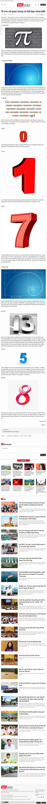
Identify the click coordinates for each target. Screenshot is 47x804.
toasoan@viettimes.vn (41, 789)
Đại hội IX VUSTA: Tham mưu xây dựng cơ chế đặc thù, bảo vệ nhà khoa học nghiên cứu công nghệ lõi (41, 490)
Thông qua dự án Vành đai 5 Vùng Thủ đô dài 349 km (31, 629)
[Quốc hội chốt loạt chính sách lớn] (9, 659)
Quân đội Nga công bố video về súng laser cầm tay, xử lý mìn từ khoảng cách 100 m (18, 488)
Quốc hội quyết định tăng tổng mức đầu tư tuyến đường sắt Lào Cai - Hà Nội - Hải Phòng (32, 602)
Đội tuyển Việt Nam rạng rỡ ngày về (11, 431)
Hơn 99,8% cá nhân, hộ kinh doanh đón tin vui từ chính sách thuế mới (32, 545)
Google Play (43, 802)
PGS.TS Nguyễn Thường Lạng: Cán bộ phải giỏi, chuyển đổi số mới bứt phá (29, 473)
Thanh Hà (5, 14)
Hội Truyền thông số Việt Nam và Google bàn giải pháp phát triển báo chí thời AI (5, 488)
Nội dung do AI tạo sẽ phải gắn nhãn (30, 641)
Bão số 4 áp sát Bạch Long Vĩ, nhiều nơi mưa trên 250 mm (31, 670)
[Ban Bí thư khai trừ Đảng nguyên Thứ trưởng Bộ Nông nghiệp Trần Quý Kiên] (9, 744)
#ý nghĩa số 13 (16, 435)
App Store (38, 802)
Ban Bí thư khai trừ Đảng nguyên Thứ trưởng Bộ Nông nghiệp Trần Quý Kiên (30, 741)
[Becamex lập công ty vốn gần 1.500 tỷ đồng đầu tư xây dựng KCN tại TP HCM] (6, 467)
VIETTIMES (23, 5)
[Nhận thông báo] (35, 4)
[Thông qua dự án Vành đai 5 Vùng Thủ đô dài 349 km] (9, 632)
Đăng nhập (43, 4)
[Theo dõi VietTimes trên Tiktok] (43, 797)
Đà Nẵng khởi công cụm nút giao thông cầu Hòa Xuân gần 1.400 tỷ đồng (32, 518)
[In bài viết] (39, 14)
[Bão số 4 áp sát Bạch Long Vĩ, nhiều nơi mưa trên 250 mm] (9, 673)
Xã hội (4, 499)
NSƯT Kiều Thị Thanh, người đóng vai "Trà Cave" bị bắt (41, 473)
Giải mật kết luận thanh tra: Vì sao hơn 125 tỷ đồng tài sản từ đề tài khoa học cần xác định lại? (32, 769)
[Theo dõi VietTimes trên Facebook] (37, 797)
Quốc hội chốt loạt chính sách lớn (29, 655)
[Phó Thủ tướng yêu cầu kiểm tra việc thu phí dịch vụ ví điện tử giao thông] (9, 534)
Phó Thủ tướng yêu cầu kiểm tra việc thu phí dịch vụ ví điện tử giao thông (31, 531)
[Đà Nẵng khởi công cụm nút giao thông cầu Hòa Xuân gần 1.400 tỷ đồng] (9, 521)
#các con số (9, 435)
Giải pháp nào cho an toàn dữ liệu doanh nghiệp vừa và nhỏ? (31, 754)
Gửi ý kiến (43, 454)
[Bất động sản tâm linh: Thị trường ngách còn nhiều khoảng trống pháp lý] (29, 482)
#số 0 (30, 435)
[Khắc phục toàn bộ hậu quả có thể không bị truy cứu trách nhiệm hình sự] (9, 618)
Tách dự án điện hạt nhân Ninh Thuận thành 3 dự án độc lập (30, 559)
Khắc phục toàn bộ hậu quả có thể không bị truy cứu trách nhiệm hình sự (32, 615)
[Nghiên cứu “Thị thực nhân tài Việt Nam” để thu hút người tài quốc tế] (9, 590)
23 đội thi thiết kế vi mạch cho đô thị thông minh (32, 684)
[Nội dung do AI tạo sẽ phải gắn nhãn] (9, 645)
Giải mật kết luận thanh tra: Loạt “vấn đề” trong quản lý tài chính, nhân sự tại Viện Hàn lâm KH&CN (32, 699)
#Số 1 (26, 435)
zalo (39, 797)
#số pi (22, 435)
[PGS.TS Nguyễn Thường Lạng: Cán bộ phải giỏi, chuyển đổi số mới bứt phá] (29, 467)
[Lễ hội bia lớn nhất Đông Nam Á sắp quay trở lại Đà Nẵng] (9, 716)
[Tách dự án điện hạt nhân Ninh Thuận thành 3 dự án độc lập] (9, 562)
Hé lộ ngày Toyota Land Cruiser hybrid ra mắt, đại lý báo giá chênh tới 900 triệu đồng (18, 474)
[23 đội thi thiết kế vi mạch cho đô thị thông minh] (9, 687)
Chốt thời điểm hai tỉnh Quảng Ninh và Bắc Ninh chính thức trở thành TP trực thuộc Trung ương (32, 574)
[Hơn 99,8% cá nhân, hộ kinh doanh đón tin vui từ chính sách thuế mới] (9, 548)
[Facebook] (36, 14)
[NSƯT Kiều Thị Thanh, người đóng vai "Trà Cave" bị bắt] (41, 467)
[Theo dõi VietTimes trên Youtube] (41, 797)
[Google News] (43, 14)
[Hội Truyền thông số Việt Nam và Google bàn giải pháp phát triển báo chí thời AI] (6, 482)
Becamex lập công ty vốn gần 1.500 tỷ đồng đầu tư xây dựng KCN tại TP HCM (6, 473)
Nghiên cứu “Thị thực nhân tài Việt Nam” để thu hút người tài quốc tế (32, 587)
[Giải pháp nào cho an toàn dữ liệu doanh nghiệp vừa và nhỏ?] (9, 757)
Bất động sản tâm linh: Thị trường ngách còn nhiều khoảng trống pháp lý (29, 488)
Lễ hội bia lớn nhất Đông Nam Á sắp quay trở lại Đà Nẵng (31, 713)
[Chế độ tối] (38, 4)
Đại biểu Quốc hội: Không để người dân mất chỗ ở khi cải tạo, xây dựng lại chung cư (32, 727)
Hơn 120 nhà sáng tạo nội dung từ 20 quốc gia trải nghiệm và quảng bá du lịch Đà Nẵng (32, 505)
